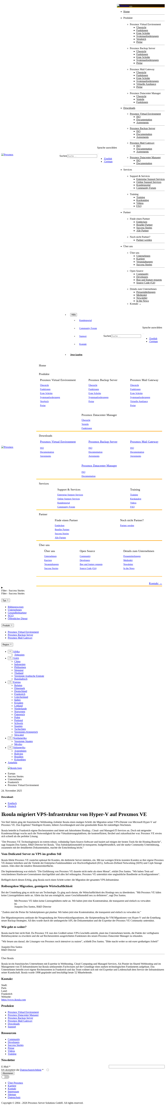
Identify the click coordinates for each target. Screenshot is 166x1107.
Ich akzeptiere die (22, 1069)
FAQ (139, 206)
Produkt (7, 625)
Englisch (12, 803)
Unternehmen (143, 255)
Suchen (63, 155)
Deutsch (12, 806)
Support (83, 336)
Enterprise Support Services (150, 179)
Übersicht (141, 27)
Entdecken (141, 221)
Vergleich (141, 39)
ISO (138, 116)
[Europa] (10, 682)
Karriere (140, 258)
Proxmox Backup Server (142, 128)
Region (6, 645)
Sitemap (12, 1094)
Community (142, 274)
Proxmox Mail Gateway (142, 143)
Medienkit (141, 295)
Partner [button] (43, 514)
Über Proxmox (15, 1082)
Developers (142, 276)
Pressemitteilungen (145, 292)
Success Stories (144, 227)
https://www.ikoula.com (13, 999)
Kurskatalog (142, 200)
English (108, 158)
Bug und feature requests (149, 279)
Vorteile (140, 99)
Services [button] (44, 483)
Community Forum (146, 188)
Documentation (144, 119)
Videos (139, 203)
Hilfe (73, 315)
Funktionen (142, 30)
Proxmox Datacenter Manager (145, 157)
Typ (5, 600)
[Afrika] (10, 651)
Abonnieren (8, 1073)
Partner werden (144, 240)
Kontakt (83, 344)
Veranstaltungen (144, 261)
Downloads (129, 108)
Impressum (13, 1091)
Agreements (142, 122)
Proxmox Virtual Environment (145, 113)
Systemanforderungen (147, 36)
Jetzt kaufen (76, 354)
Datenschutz (14, 1097)
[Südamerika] (10, 747)
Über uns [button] (44, 545)
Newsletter (141, 298)
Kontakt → (135, 303)
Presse (11, 1048)
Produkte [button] (44, 374)
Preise (139, 42)
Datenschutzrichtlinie (31, 1069)
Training (140, 197)
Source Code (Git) (145, 282)
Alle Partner (142, 230)
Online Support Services (148, 182)
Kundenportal (143, 185)
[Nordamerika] (10, 738)
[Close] (131, 6)
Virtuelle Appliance (146, 84)
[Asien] (10, 658)
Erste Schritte (143, 33)
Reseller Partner (144, 224)
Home (126, 11)
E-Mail (5, 1066)
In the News (142, 300)
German (108, 161)
